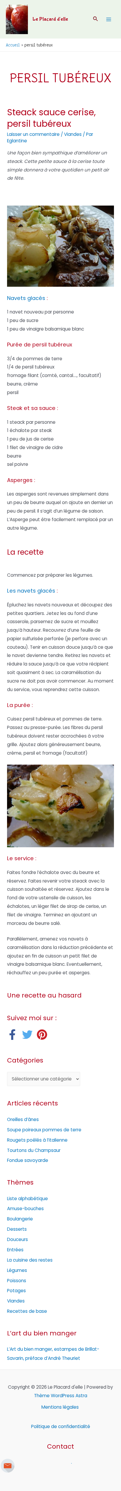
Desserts (17, 1229)
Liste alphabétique (27, 1198)
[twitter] (29, 1034)
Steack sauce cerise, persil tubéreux (51, 118)
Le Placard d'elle (50, 19)
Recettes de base (27, 1311)
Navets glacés (26, 298)
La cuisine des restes (30, 1260)
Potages (16, 1290)
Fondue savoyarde (27, 1160)
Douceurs (17, 1239)
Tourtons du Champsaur (33, 1150)
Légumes (17, 1270)
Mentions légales (60, 1407)
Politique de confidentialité (60, 1426)
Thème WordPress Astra (60, 1395)
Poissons (16, 1280)
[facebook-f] (14, 1034)
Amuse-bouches (25, 1208)
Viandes (73, 134)
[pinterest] (44, 1034)
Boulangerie (20, 1219)
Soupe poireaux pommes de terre (44, 1130)
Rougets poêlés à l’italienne (37, 1140)
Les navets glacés (31, 590)
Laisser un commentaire (33, 134)
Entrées (15, 1250)
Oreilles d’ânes (23, 1119)
